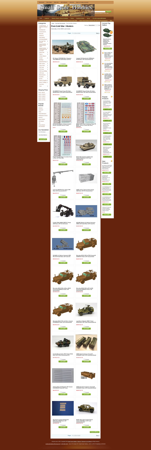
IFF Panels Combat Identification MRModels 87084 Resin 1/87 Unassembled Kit (61, 421)
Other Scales (42, 63)
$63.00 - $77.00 (42, 100)
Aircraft (40, 58)
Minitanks (41, 108)
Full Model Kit (42, 29)
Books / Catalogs (43, 82)
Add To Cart (62, 65)
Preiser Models (42, 125)
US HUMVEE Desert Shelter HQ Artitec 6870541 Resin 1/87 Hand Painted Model (86, 92)
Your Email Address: (43, 135)
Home (53, 23)
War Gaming (42, 37)
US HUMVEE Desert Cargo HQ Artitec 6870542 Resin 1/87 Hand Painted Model (62, 92)
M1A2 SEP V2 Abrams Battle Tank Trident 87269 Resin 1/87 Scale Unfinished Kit (84, 158)
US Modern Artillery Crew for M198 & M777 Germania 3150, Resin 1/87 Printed (107, 138)
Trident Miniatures (42, 113)
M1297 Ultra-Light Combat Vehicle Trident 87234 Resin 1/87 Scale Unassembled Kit (84, 421)
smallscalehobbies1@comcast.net (53, 444)
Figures (41, 54)
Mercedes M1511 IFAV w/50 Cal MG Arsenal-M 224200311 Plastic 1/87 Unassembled (84, 289)
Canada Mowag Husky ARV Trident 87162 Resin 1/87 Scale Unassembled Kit (63, 354)
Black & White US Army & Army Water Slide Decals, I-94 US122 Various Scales (108, 55)
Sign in (77, 2)
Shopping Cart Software (87, 441)
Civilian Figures (42, 56)
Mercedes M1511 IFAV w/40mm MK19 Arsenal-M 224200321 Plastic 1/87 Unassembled (62, 289)
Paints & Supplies (43, 80)
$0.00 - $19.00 (42, 92)
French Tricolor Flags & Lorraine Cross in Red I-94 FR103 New (62, 157)
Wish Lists (56, 2)
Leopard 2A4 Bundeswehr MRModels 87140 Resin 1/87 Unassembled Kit (85, 59)
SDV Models (41, 121)
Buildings (41, 59)
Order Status (49, 2)
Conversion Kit (42, 31)
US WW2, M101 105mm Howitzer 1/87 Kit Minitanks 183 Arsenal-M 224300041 (108, 76)
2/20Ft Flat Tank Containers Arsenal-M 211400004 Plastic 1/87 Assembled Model (86, 387)
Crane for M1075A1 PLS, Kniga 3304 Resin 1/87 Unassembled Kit (61, 190)
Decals (40, 78)
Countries (41, 76)
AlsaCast (40, 117)
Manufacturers (42, 75)
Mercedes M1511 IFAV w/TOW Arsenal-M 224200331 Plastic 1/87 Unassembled (86, 256)
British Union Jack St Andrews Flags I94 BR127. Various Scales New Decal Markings (86, 125)
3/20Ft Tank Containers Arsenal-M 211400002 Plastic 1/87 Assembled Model (86, 354)
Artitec (40, 111)
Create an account (84, 2)
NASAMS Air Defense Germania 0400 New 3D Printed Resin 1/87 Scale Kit (62, 256)
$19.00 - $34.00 (42, 94)
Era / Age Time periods (42, 42)
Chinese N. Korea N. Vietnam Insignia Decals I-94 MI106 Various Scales (62, 124)
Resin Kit (41, 33)
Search (92, 11)
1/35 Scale (41, 73)
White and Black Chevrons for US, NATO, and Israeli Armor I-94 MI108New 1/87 (108, 87)
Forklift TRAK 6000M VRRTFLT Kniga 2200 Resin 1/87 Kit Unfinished (62, 223)
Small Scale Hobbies (72, 441)
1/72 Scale (41, 69)
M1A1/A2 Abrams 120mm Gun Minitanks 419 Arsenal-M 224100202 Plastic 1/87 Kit (107, 42)
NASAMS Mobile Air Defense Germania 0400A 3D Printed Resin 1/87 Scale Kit (85, 223)
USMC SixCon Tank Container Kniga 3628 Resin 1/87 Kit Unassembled (85, 190)
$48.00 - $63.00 (42, 98)
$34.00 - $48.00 (42, 96)
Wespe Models (42, 119)
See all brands (42, 126)
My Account (41, 2)
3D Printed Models (43, 39)
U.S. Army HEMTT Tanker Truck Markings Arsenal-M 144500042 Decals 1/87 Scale (107, 114)
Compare (64, 63)
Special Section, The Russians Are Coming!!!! (43, 49)
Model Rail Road (43, 61)
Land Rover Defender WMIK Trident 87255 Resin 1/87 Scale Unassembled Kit (86, 322)
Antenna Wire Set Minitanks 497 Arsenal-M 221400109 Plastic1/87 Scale (63, 387)
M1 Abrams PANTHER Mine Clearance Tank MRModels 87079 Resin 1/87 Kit (62, 59)
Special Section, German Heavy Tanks (42, 45)
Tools (40, 86)
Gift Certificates (64, 2)
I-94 (39, 123)
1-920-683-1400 (64, 444)
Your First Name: (42, 132)
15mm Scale (42, 65)
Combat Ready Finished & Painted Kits (43, 27)
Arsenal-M (41, 109)
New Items (41, 84)
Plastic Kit (41, 35)
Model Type (41, 52)
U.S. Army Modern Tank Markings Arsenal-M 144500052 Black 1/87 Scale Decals (108, 65)
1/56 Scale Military (43, 71)
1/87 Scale (41, 67)
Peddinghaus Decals (43, 115)
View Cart (72, 2)
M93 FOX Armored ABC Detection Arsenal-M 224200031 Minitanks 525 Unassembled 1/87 (107, 150)
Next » (97, 33)
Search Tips (105, 13)
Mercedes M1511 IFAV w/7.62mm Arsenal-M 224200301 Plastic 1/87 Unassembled (63, 322)
